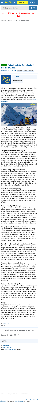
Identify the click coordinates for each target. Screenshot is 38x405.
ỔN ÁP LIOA (5, 345)
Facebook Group (10, 349)
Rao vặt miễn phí (19, 401)
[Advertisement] (19, 43)
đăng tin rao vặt (7, 347)
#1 (36, 325)
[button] (2, 2)
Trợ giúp (28, 399)
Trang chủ (35, 399)
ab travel (19, 70)
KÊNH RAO (3, 401)
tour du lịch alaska (29, 70)
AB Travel (4, 70)
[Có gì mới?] (14, 2)
